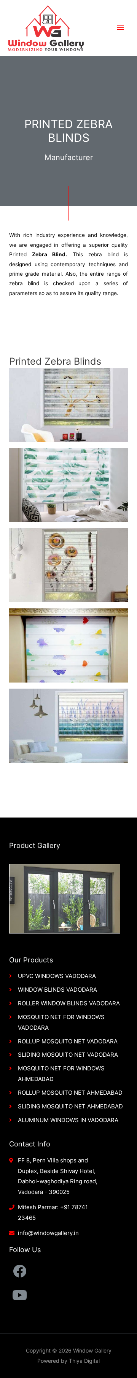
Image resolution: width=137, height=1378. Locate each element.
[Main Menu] (120, 28)
